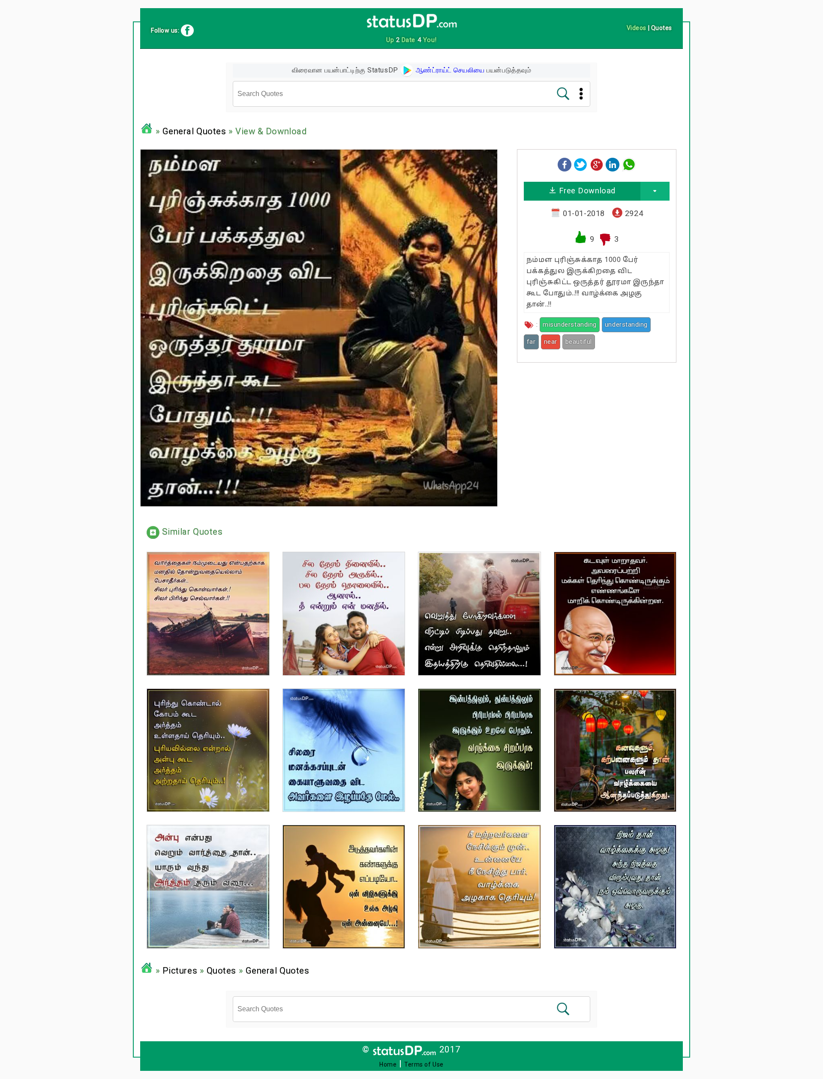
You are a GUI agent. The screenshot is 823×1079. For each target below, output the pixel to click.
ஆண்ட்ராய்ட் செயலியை (449, 70)
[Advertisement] (597, 429)
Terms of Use (424, 1064)
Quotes (221, 970)
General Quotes (194, 131)
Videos (636, 27)
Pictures (179, 970)
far (531, 342)
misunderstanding (570, 324)
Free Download (586, 190)
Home (387, 1064)
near (550, 342)
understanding (626, 324)
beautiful (578, 342)
